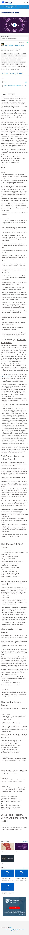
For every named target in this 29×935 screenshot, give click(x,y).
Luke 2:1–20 (10, 56)
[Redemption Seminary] (14, 906)
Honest (3, 64)
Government (13, 60)
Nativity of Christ (18, 64)
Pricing (12, 929)
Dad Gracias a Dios (6, 878)
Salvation (20, 58)
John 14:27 (10, 53)
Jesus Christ (4, 66)
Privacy (17, 929)
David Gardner (5, 893)
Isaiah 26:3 (24, 53)
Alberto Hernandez (20, 880)
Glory (10, 62)
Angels (11, 64)
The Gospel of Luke (6, 376)
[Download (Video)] (26, 86)
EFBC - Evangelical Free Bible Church (14, 45)
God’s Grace (4, 62)
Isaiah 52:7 (4, 53)
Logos (10, 927)
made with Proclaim (23, 42)
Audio (5, 82)
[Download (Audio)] (26, 82)
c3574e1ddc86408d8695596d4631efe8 (14, 85)
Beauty (13, 66)
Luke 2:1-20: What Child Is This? (9, 892)
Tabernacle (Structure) (21, 66)
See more (25, 841)
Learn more (23, 7)
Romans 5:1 (17, 53)
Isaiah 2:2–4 (4, 56)
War (7, 64)
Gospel (24, 56)
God (9, 66)
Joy (6, 58)
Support (16, 930)
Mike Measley (8, 44)
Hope (11, 58)
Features (7, 929)
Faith (3, 58)
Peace (15, 58)
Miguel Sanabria (5, 880)
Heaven (3, 60)
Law (7, 60)
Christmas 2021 (4, 49)
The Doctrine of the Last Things (19, 62)
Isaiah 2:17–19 (18, 56)
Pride (19, 60)
